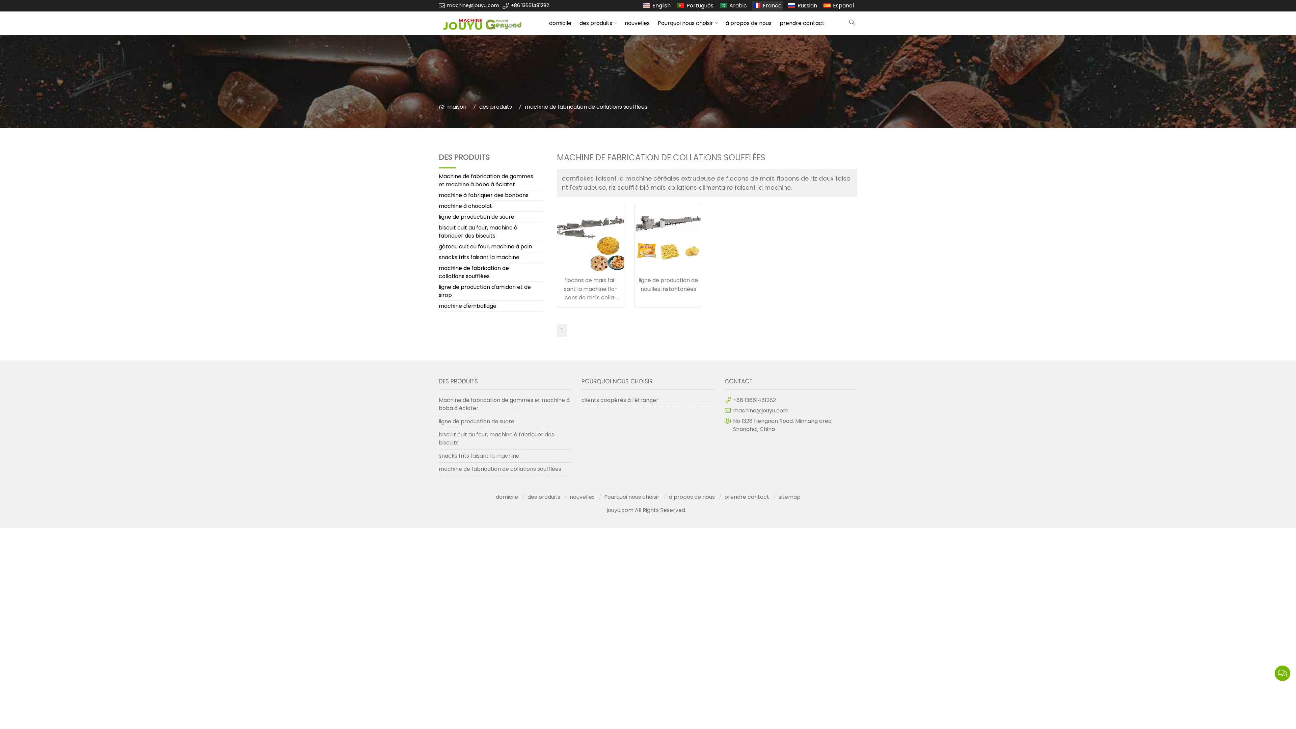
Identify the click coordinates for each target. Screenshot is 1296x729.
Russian (807, 5)
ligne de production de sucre (476, 217)
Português (699, 5)
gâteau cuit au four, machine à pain (485, 246)
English (661, 5)
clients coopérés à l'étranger (620, 400)
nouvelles (637, 23)
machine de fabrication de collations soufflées (586, 107)
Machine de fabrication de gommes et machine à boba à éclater (486, 180)
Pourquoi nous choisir (685, 23)
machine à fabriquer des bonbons (484, 195)
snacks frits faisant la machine (479, 257)
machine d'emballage (467, 306)
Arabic (738, 5)
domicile (560, 23)
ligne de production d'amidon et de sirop (485, 291)
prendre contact (802, 23)
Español (843, 5)
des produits (595, 23)
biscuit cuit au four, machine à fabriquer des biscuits (478, 232)
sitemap (790, 497)
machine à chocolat (465, 206)
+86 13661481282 (530, 5)
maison (456, 107)
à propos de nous (749, 23)
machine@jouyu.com (473, 5)
